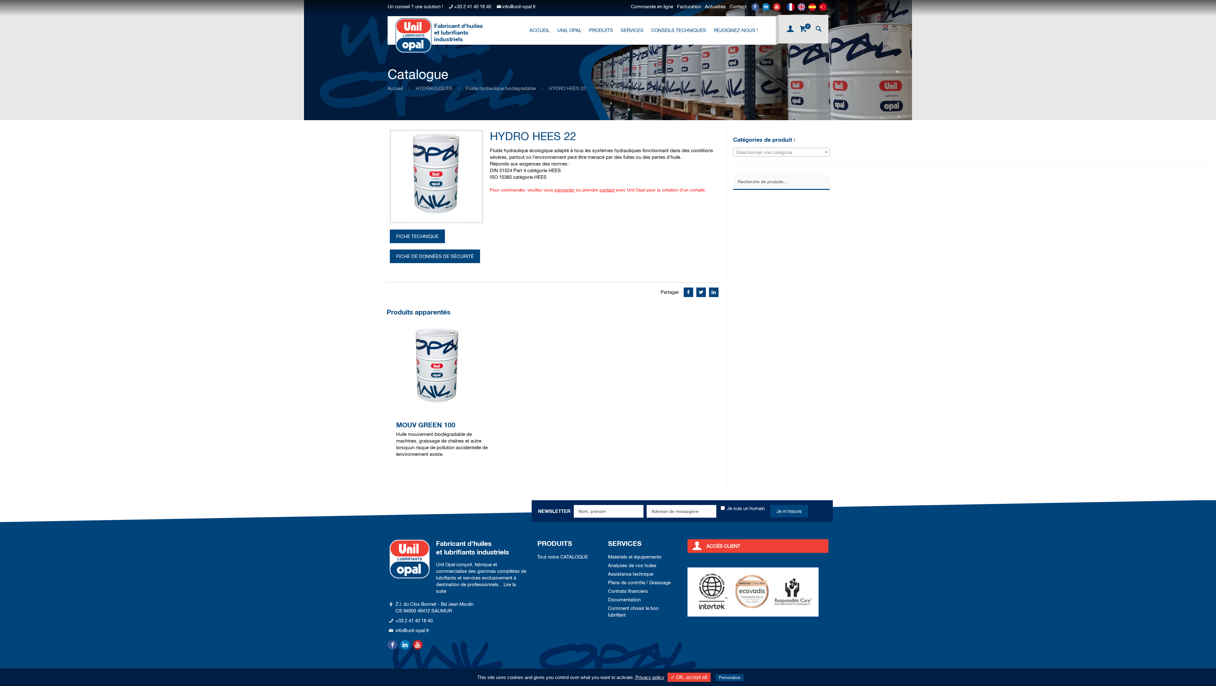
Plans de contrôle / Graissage (639, 582)
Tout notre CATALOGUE (562, 557)
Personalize (729, 677)
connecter (564, 189)
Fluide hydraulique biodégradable (501, 88)
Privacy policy (649, 677)
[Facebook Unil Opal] (755, 7)
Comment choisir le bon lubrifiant (633, 611)
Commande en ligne (652, 6)
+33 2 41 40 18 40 (472, 6)
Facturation (689, 6)
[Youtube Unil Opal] (777, 7)
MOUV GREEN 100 (425, 425)
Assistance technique (630, 574)
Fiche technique (417, 236)
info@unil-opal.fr (519, 6)
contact (607, 189)
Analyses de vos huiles (632, 565)
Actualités (715, 6)
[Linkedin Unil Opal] (766, 7)
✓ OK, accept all (689, 677)
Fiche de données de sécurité (435, 256)
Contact (738, 6)
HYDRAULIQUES (434, 88)
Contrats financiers (628, 591)
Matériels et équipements (635, 557)
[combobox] (781, 152)
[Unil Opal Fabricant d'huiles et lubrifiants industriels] (413, 35)
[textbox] (781, 152)
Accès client (723, 546)
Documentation (624, 599)
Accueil (395, 88)
